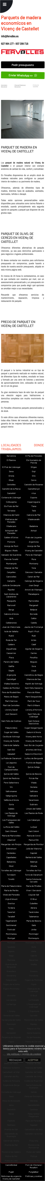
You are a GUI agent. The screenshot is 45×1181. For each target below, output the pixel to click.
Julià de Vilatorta (34, 848)
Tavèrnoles (34, 912)
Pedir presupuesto (23, 64)
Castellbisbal (11, 1165)
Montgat (11, 938)
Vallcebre (34, 795)
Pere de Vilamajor (34, 554)
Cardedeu (11, 853)
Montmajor (34, 934)
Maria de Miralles (33, 886)
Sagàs (11, 670)
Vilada (33, 782)
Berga (11, 609)
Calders (11, 644)
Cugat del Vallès (11, 732)
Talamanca (34, 916)
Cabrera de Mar (34, 515)
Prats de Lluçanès (34, 537)
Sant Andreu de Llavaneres (11, 595)
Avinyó (34, 530)
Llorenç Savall (11, 709)
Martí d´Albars (33, 705)
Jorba (33, 929)
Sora (34, 666)
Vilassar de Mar (11, 568)
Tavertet (11, 912)
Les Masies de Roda (34, 813)
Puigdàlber (34, 1172)
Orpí (34, 471)
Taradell (11, 916)
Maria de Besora (33, 920)
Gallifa (11, 666)
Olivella (33, 866)
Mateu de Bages (11, 696)
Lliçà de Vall (33, 894)
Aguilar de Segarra (33, 648)
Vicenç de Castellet (34, 550)
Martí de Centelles (11, 705)
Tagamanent (11, 920)
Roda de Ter (11, 640)
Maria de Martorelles (11, 835)
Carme (34, 653)
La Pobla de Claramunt (11, 758)
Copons (33, 497)
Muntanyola (11, 563)
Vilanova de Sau (34, 679)
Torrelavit (11, 874)
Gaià (34, 925)
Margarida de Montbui (34, 844)
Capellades (11, 857)
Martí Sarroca (11, 701)
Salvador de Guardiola (11, 554)
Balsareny (11, 861)
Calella (34, 622)
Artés (33, 640)
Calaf (34, 644)
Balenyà (33, 861)
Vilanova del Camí (11, 515)
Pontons (11, 541)
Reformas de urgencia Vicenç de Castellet (11, 1177)
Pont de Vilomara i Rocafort (33, 1166)
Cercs (33, 480)
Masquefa (11, 601)
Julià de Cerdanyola (11, 585)
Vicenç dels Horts (34, 736)
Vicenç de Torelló (11, 741)
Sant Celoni (33, 831)
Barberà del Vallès (34, 857)
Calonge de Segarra (34, 581)
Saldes (11, 808)
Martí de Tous (34, 701)
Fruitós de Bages (34, 762)
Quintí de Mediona (11, 778)
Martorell (11, 605)
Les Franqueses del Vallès (11, 821)
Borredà (33, 614)
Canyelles (11, 572)
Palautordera (11, 727)
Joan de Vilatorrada (11, 627)
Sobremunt (11, 848)
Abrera (34, 907)
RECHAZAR (15, 1060)
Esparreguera (33, 502)
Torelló (11, 879)
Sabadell (11, 754)
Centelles (11, 484)
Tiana (33, 506)
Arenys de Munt (11, 546)
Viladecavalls (34, 519)
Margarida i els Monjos (11, 844)
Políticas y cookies (33, 1176)
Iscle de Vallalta (11, 631)
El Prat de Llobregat (11, 467)
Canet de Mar (34, 576)
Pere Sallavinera (11, 782)
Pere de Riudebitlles (11, 692)
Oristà (11, 475)
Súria (11, 804)
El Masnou (11, 460)
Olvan (11, 480)
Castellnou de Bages (33, 675)
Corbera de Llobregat (11, 497)
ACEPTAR (33, 1060)
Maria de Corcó (33, 835)
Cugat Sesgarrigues (34, 727)
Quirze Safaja (34, 767)
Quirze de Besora (33, 774)
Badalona (34, 526)
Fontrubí (11, 929)
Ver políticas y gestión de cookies (24, 1054)
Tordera (11, 907)
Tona (34, 568)
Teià (34, 510)
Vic (11, 787)
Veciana (33, 787)
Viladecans (11, 526)
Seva (11, 471)
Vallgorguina (11, 795)
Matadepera (33, 594)
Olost (11, 866)
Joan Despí (34, 585)
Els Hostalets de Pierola (33, 461)
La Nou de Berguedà (33, 758)
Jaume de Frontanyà (33, 627)
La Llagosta (11, 762)
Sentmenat (11, 925)
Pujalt (11, 1172)
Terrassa (11, 510)
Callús (33, 618)
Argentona (34, 541)
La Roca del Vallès (11, 827)
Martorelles (33, 601)
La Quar (33, 827)
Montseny (33, 563)
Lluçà (33, 670)
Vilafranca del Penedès (11, 520)
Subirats (34, 804)
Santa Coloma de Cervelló (33, 880)
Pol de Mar (33, 778)
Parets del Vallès (11, 661)
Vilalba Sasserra (11, 683)
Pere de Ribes (33, 692)
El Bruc (33, 899)
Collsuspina (11, 502)
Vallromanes (11, 791)
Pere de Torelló (11, 559)
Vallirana (34, 791)
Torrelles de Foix (33, 870)
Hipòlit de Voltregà (33, 683)
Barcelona (11, 456)
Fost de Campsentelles (11, 768)
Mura (34, 559)
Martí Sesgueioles (34, 696)
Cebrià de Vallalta (11, 745)
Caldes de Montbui (11, 688)
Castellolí (11, 493)
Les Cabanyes (33, 820)
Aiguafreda (11, 648)
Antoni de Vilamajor (34, 589)
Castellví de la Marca (11, 488)
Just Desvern (11, 714)
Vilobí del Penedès (11, 894)
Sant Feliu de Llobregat (34, 715)
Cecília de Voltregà (11, 736)
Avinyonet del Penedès (11, 531)
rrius (34, 493)
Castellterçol (34, 488)
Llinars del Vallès (33, 808)
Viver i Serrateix (33, 890)
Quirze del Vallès (11, 774)
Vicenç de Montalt (34, 741)
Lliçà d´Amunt (11, 899)
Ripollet (11, 589)
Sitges (34, 467)
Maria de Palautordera (11, 886)
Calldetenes (11, 622)
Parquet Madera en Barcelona (20, 85)
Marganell (33, 605)
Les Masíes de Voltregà (11, 814)
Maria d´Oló (34, 840)
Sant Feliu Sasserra (34, 688)
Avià (11, 618)
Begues (33, 661)
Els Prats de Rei (11, 506)
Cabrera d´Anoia (11, 614)
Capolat (33, 853)
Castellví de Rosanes (33, 484)
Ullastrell (11, 840)
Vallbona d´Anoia (11, 800)
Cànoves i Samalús (33, 572)
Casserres (11, 653)
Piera (11, 657)
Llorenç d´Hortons (34, 709)
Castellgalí (11, 679)
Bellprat (33, 609)
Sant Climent (11, 831)
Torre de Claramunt (34, 874)
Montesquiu (33, 938)
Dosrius (11, 903)
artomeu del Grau (34, 749)
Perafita (33, 657)
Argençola (11, 675)
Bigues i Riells (11, 550)
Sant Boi (11, 749)
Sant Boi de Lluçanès (33, 745)
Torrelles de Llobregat (11, 870)
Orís (34, 475)
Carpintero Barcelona (4, 85)
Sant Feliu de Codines (11, 721)
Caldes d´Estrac (11, 537)
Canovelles (11, 576)
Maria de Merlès (11, 890)
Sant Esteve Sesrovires (33, 722)
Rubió (11, 635)
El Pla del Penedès (33, 456)
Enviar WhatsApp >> (21, 75)
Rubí (34, 635)
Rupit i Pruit (33, 631)
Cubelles (34, 903)
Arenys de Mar (33, 546)
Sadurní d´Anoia (34, 732)
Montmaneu (11, 934)
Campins (11, 581)
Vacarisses (34, 800)
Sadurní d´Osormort (34, 754)
